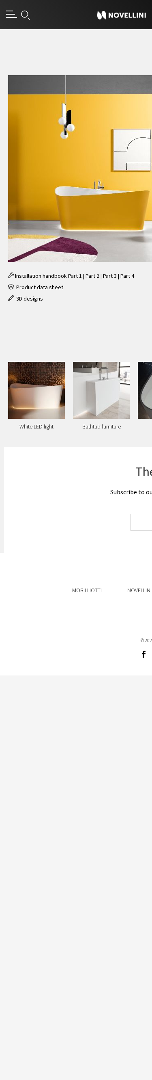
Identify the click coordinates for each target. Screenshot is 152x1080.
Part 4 (127, 275)
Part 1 (75, 275)
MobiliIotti (87, 590)
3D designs (28, 298)
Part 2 (92, 275)
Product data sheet (38, 287)
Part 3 (110, 275)
